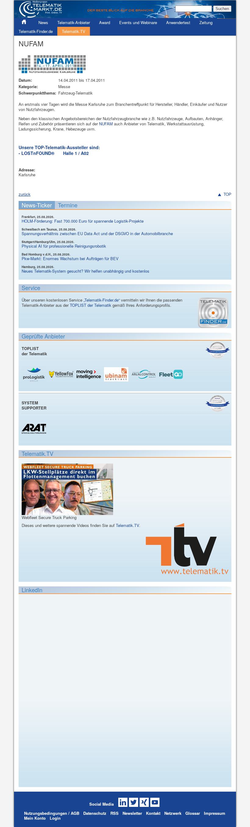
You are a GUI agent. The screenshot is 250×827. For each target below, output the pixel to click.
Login (55, 818)
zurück (24, 194)
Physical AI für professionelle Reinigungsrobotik (64, 246)
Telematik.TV (73, 31)
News (43, 22)
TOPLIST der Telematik (90, 305)
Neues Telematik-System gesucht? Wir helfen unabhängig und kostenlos (85, 271)
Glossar (192, 813)
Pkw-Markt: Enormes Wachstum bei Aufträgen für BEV (70, 258)
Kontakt (153, 813)
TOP (227, 194)
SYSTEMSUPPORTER (34, 405)
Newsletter (132, 813)
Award (104, 22)
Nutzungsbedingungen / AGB (51, 813)
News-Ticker (37, 205)
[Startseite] (125, 16)
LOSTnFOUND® (38, 153)
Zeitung (205, 22)
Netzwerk (172, 813)
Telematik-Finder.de (36, 31)
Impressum (214, 813)
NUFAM (106, 124)
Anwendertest (178, 22)
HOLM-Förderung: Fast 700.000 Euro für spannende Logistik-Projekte (83, 221)
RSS (114, 813)
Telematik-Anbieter (73, 22)
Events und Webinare (138, 22)
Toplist (217, 350)
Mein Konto (35, 818)
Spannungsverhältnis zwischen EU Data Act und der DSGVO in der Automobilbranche (97, 233)
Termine (67, 205)
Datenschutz (94, 813)
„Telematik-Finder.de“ (102, 300)
